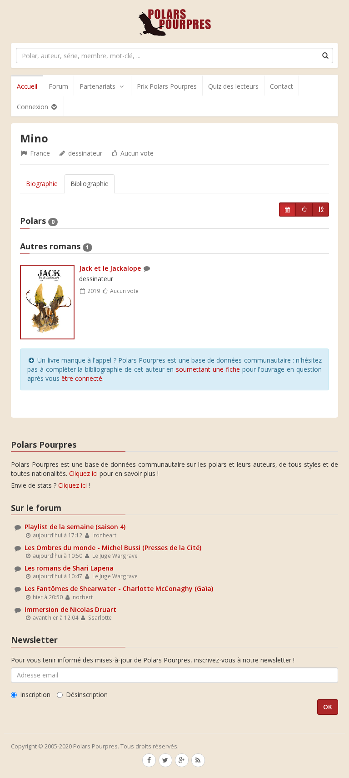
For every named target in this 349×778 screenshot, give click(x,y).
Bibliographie (89, 183)
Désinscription (87, 694)
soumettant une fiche (208, 369)
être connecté (81, 378)
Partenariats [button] (97, 86)
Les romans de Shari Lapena (69, 568)
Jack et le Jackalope (110, 268)
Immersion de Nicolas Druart (70, 609)
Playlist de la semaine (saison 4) (75, 526)
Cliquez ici (83, 473)
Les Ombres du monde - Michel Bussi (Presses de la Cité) (113, 547)
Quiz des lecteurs (233, 86)
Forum (58, 86)
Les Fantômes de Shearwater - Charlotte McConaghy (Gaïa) (119, 588)
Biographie (42, 183)
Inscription (35, 694)
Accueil (27, 86)
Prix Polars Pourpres (167, 86)
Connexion (33, 106)
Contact (281, 86)
